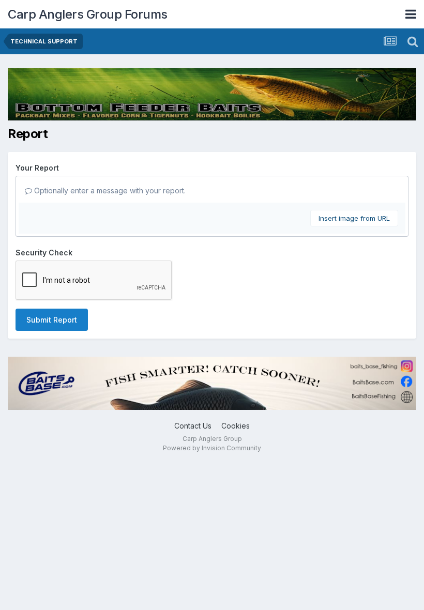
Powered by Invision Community (212, 448)
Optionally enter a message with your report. (109, 190)
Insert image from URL (354, 218)
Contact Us (192, 425)
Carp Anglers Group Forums (88, 14)
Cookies (235, 425)
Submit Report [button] (51, 319)
